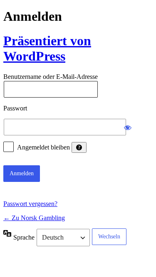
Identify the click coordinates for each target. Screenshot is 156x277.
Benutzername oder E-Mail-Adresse (50, 77)
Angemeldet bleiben (43, 147)
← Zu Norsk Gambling (34, 217)
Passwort (15, 108)
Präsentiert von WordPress (47, 48)
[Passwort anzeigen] (127, 127)
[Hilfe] (79, 147)
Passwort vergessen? (30, 203)
